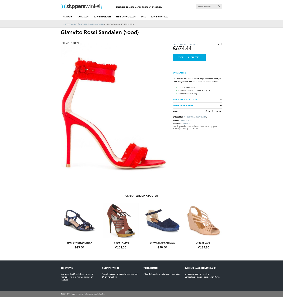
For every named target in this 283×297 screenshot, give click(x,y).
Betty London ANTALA (162, 242)
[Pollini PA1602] (120, 220)
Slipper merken (102, 16)
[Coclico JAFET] (203, 220)
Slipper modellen (126, 16)
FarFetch (186, 124)
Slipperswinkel (159, 16)
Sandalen (83, 16)
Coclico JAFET (204, 242)
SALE (143, 16)
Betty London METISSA (79, 242)
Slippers (67, 16)
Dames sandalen (96, 24)
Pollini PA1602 (121, 242)
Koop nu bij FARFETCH (189, 57)
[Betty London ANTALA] (162, 220)
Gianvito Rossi (186, 120)
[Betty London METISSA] (79, 220)
